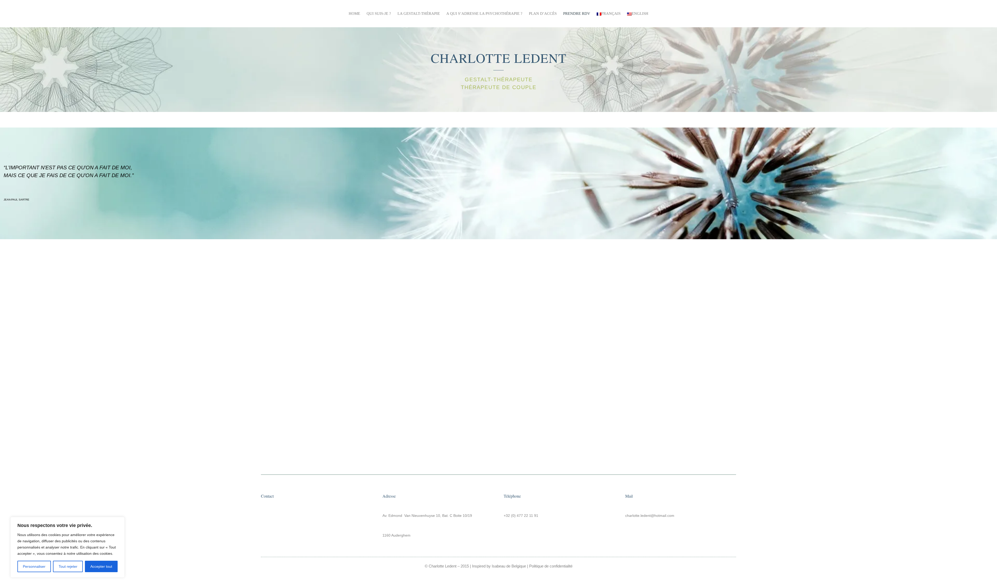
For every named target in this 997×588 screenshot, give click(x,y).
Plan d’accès (543, 13)
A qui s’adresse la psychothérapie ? (484, 13)
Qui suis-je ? (379, 13)
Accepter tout (101, 566)
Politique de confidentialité (550, 566)
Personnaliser (34, 566)
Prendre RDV (576, 13)
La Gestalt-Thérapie (419, 13)
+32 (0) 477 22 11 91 (521, 515)
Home (354, 13)
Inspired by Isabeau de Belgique (499, 566)
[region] (67, 547)
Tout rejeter (68, 566)
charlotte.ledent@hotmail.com (649, 515)
